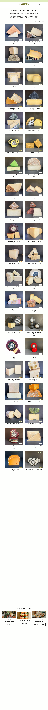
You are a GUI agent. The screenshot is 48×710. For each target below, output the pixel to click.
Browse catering (24, 623)
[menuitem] (41, 7)
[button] (39, 21)
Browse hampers (9, 624)
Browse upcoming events (39, 624)
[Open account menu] (42, 4)
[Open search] (39, 4)
